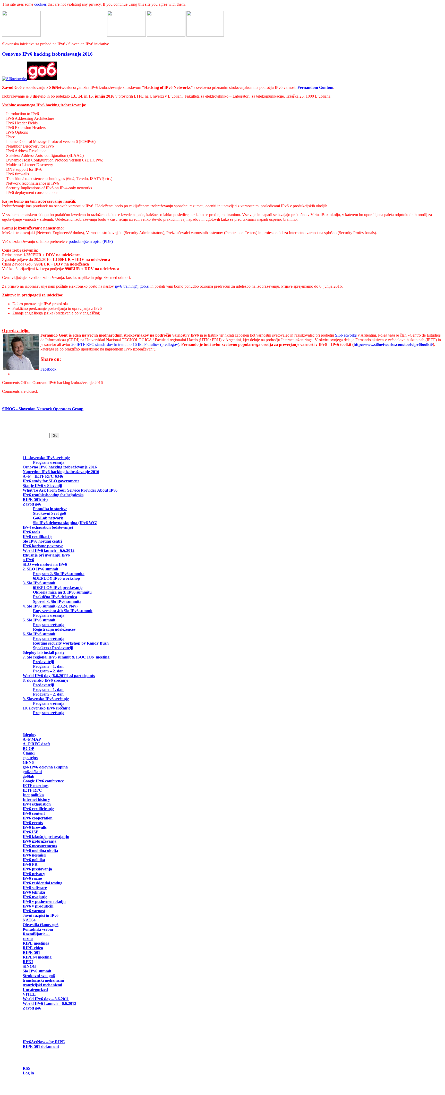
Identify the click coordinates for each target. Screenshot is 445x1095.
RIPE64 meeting (37, 957)
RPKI (28, 962)
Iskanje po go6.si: (17, 426)
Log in (28, 1073)
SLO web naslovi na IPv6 (45, 564)
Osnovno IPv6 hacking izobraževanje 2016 (47, 54)
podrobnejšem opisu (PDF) (91, 241)
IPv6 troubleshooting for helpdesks (53, 495)
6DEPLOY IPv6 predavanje (57, 587)
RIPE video (33, 948)
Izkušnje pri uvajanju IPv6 (46, 555)
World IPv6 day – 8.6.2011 (46, 999)
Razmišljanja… (36, 934)
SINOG (29, 966)
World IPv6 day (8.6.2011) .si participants (59, 675)
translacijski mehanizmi (43, 980)
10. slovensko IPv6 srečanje (46, 708)
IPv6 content (34, 813)
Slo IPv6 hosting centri (42, 541)
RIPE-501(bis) (35, 499)
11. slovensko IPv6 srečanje (46, 458)
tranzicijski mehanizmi (42, 985)
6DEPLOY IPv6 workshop (56, 578)
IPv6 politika (34, 860)
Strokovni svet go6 (39, 975)
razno (28, 938)
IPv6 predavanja (37, 869)
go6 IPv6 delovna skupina (45, 767)
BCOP (28, 748)
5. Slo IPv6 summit (39, 620)
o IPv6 (28, 560)
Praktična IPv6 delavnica (55, 597)
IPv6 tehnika (34, 892)
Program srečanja (48, 462)
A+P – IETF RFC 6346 (43, 476)
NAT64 (29, 920)
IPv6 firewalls (35, 827)
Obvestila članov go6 (40, 924)
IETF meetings (35, 785)
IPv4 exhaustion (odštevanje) (48, 527)
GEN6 (28, 762)
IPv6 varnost (34, 911)
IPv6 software (35, 887)
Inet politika (33, 795)
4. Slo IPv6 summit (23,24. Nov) (50, 606)
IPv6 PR (30, 864)
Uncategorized (35, 989)
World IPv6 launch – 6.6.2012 (48, 550)
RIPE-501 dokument (41, 1046)
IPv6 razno (32, 878)
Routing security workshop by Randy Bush (71, 643)
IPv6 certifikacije (37, 536)
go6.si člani (32, 771)
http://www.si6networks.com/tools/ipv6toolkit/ (393, 344)
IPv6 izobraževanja (39, 841)
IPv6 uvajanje (35, 897)
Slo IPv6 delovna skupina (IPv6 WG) (65, 522)
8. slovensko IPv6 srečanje (45, 680)
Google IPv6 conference (43, 781)
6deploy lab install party (44, 652)
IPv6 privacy (34, 873)
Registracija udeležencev (54, 629)
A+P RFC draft (36, 744)
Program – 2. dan (48, 671)
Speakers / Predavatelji (53, 648)
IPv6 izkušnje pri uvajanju (46, 836)
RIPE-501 (31, 952)
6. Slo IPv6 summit (39, 634)
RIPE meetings (36, 943)
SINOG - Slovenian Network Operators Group (42, 409)
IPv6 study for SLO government (51, 481)
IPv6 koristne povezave (43, 546)
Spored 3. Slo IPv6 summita (57, 601)
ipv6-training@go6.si (132, 286)
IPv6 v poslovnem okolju (44, 901)
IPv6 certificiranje (38, 809)
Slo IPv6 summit (37, 971)
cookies (40, 4)
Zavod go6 (32, 504)
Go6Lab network (48, 518)
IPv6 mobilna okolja (40, 850)
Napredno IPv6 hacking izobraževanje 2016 (61, 471)
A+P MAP (32, 739)
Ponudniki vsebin (38, 929)
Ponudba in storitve (50, 509)
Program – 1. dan (48, 666)
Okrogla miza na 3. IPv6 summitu (62, 592)
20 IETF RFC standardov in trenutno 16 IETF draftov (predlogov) (125, 344)
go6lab (28, 776)
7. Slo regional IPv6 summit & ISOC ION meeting (66, 657)
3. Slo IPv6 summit (39, 583)
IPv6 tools (31, 532)
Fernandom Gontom (315, 87)
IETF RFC (32, 790)
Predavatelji (43, 662)
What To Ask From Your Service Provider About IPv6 (70, 490)
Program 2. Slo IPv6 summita (58, 573)
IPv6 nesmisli (34, 855)
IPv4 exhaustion (37, 804)
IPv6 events (33, 822)
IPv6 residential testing (42, 883)
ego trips (30, 758)
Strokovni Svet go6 (49, 513)
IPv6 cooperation (38, 818)
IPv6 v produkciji (38, 906)
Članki (29, 753)
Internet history (36, 799)
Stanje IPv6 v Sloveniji (42, 485)
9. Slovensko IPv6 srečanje (46, 699)
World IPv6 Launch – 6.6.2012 (49, 1003)
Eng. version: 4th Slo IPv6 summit (62, 611)
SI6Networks (346, 335)
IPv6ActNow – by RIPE (44, 1042)
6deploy (29, 734)
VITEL (29, 994)
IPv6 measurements (40, 846)
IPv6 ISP (30, 832)
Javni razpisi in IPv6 (40, 915)
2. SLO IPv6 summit (40, 569)
